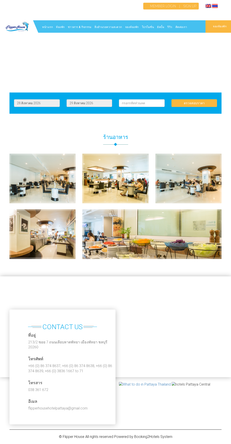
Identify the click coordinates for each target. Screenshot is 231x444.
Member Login (163, 6)
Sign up (189, 6)
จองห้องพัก (132, 27)
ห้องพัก (60, 27)
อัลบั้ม (160, 27)
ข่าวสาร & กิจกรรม (80, 27)
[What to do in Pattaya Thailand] (145, 384)
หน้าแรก (47, 27)
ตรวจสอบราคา (194, 103)
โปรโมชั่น (148, 27)
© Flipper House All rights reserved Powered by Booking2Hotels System (115, 437)
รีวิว (169, 27)
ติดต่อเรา (181, 27)
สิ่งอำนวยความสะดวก (108, 27)
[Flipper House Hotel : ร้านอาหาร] (42, 206)
